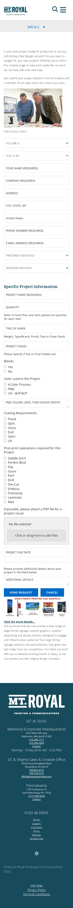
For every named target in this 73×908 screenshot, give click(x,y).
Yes (10, 367)
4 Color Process (19, 384)
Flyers (36, 831)
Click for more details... (19, 622)
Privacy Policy (36, 890)
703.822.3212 (36, 770)
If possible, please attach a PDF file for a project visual (33, 511)
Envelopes (36, 827)
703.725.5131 (36, 773)
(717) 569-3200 (36, 796)
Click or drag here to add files (36, 535)
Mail (10, 502)
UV (9, 441)
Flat (10, 467)
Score (11, 471)
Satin (11, 436)
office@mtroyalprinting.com (36, 776)
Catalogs (36, 823)
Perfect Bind (16, 462)
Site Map (36, 885)
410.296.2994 (36, 743)
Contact (36, 746)
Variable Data (36, 838)
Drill (10, 480)
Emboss (13, 489)
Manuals (36, 834)
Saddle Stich (16, 458)
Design (36, 819)
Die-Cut (13, 484)
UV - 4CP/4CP (17, 393)
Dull (10, 432)
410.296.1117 (36, 739)
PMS (10, 389)
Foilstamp (14, 493)
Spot (11, 423)
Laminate (14, 497)
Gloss (11, 428)
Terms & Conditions (36, 894)
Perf (10, 475)
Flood (11, 419)
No (9, 371)
